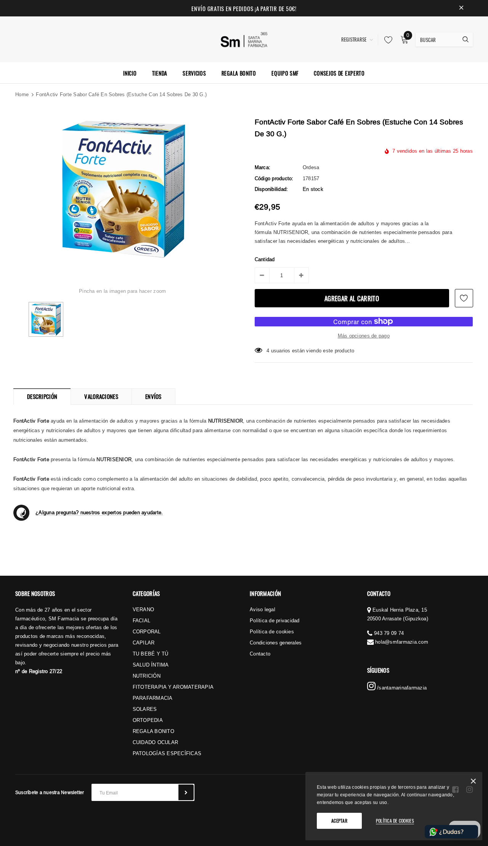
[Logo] (244, 38)
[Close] (473, 782)
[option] (122, 189)
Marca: (263, 167)
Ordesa (311, 167)
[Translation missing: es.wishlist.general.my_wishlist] (386, 40)
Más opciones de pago (364, 336)
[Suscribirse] (186, 792)
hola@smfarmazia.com (401, 642)
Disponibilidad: (271, 189)
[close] (461, 8)
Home (22, 94)
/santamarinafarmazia (401, 688)
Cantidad (265, 259)
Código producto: (274, 178)
